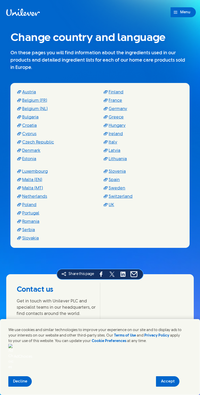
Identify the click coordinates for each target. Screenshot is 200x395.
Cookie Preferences (109, 341)
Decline (20, 381)
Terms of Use (125, 336)
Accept (168, 381)
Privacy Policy (156, 336)
